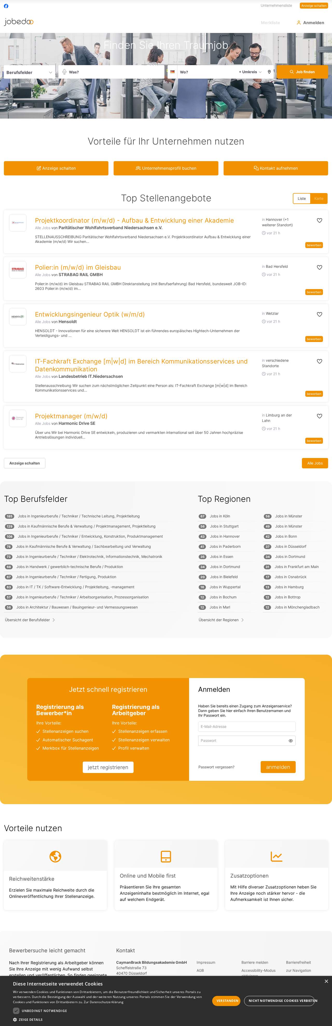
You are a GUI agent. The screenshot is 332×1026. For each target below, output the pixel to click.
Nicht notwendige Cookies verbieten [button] (282, 1000)
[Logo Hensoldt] (17, 316)
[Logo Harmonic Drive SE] (17, 418)
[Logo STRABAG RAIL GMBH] (17, 269)
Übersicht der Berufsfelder (27, 620)
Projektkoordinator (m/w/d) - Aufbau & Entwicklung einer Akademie (134, 220)
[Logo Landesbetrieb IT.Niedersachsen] (17, 363)
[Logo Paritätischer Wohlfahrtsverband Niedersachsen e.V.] (17, 222)
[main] (166, 482)
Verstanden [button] (228, 1000)
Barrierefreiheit (298, 962)
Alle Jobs (42, 227)
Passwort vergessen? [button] (216, 767)
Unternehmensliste (276, 5)
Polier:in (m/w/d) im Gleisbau (78, 267)
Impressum (206, 962)
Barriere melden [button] (254, 962)
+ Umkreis (248, 72)
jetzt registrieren (108, 767)
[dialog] (166, 1001)
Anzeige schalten (314, 6)
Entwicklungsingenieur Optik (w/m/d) (90, 314)
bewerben (314, 245)
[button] (269, 72)
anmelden (278, 767)
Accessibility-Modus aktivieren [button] (258, 973)
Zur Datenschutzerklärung (103, 1002)
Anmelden (313, 22)
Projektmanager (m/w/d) (71, 416)
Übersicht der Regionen (219, 620)
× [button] (326, 981)
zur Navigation (298, 970)
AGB (200, 970)
